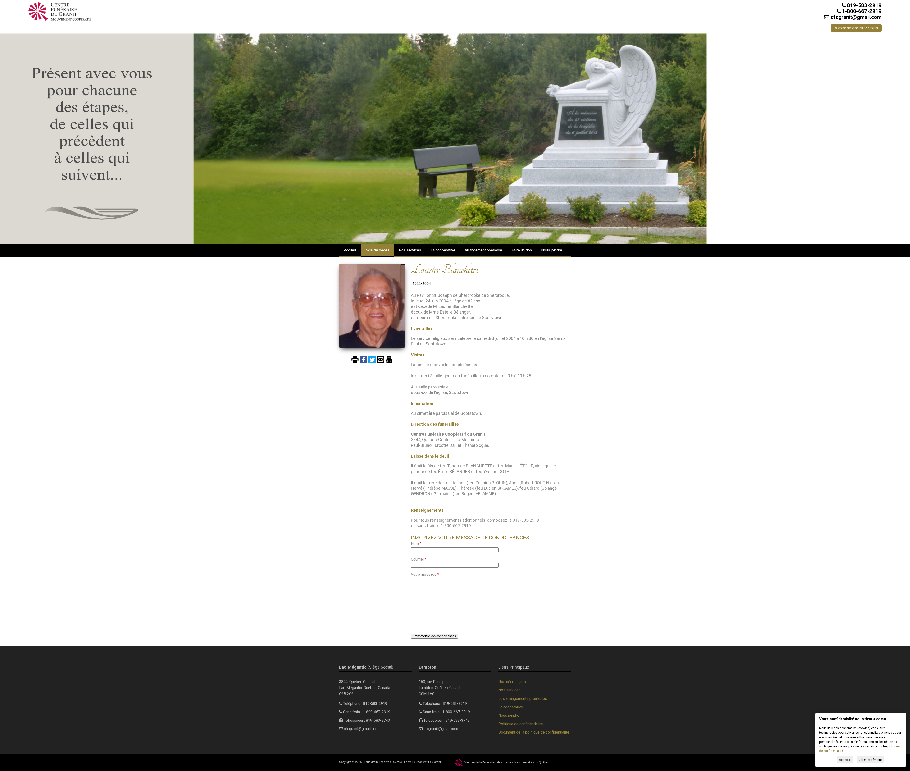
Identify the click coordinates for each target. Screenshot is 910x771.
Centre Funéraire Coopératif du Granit (417, 762)
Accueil (350, 250)
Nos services (410, 250)
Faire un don (522, 250)
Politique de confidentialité (520, 724)
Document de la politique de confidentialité (533, 732)
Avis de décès (377, 250)
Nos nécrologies (512, 682)
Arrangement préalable (483, 250)
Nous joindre (551, 250)
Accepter (845, 760)
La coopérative (443, 250)
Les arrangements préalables (522, 698)
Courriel (418, 559)
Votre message (425, 574)
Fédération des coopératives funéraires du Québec (515, 762)
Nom (416, 544)
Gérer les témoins (871, 760)
